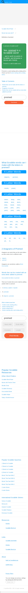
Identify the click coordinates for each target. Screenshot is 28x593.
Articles (8, 523)
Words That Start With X (8, 484)
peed (6, 207)
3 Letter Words (5, 490)
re (9, 241)
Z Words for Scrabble (7, 466)
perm (6, 210)
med (22, 221)
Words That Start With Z (8, 475)
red (22, 224)
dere (12, 202)
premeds (11, 296)
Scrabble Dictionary (7, 388)
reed (24, 210)
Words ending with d (7, 308)
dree (5, 205)
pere (18, 207)
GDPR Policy (9, 564)
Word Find (8, 2)
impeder (15, 287)
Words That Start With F (8, 481)
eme (11, 221)
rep (16, 227)
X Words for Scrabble (7, 469)
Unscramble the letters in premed (10, 278)
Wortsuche (4, 504)
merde (6, 188)
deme (6, 202)
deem (6, 199)
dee (5, 221)
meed (12, 205)
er (19, 238)
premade (6, 291)
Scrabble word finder (11, 540)
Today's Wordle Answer (8, 397)
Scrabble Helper (6, 394)
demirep (5, 287)
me (24, 238)
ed (10, 238)
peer (12, 207)
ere (17, 221)
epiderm (10, 287)
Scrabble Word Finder (7, 379)
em (15, 238)
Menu (26, 1)
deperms (6, 296)
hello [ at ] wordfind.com (12, 560)
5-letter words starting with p (9, 304)
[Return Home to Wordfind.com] (3, 3)
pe (5, 241)
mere (18, 205)
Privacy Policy (9, 573)
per (16, 224)
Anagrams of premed (7, 88)
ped (5, 224)
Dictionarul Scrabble (7, 513)
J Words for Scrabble (7, 463)
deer (18, 199)
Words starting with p (7, 306)
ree (5, 227)
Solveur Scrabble (6, 501)
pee (11, 224)
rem (11, 227)
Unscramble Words (7, 391)
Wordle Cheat (5, 385)
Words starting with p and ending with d (12, 310)
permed (15, 177)
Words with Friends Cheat (8, 382)
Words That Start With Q (8, 478)
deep (12, 199)
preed (13, 188)
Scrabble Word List (11, 528)
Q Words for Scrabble (7, 472)
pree (12, 210)
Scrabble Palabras (6, 510)
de (5, 238)
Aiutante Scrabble (6, 507)
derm (18, 202)
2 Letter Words (5, 487)
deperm (6, 177)
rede (18, 210)
